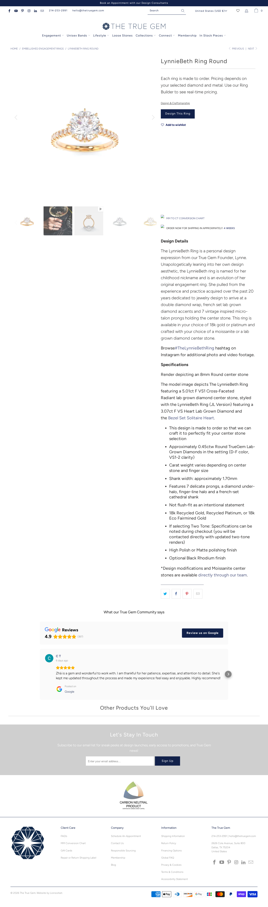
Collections (145, 35)
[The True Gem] (134, 26)
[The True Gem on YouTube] (15, 10)
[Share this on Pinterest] (187, 594)
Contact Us (117, 843)
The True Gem (28, 892)
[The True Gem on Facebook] (9, 10)
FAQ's (64, 836)
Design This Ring (177, 113)
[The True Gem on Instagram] (29, 10)
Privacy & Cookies (171, 864)
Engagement (51, 35)
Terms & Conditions (172, 872)
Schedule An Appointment (126, 836)
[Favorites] (238, 10)
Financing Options (171, 850)
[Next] (152, 117)
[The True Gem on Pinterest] (22, 10)
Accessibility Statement (174, 879)
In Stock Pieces (212, 35)
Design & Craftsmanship (175, 103)
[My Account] (247, 10)
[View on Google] (49, 658)
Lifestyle (99, 35)
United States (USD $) (210, 10)
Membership (187, 35)
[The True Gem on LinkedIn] (35, 10)
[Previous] (16, 117)
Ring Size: (167, 188)
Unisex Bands (77, 35)
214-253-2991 (58, 10)
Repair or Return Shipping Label (78, 857)
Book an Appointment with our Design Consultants (134, 2)
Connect (165, 35)
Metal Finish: (168, 170)
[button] (39, 674)
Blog (113, 864)
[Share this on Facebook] (176, 594)
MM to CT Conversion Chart (185, 218)
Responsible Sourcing (123, 850)
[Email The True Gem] (42, 10)
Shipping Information (173, 836)
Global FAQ (167, 857)
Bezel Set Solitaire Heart (191, 417)
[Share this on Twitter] (165, 594)
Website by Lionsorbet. (50, 892)
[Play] (85, 128)
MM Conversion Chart (73, 843)
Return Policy (168, 843)
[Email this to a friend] (197, 594)
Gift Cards (66, 850)
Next (251, 48)
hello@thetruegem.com (88, 10)
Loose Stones (122, 35)
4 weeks (229, 228)
